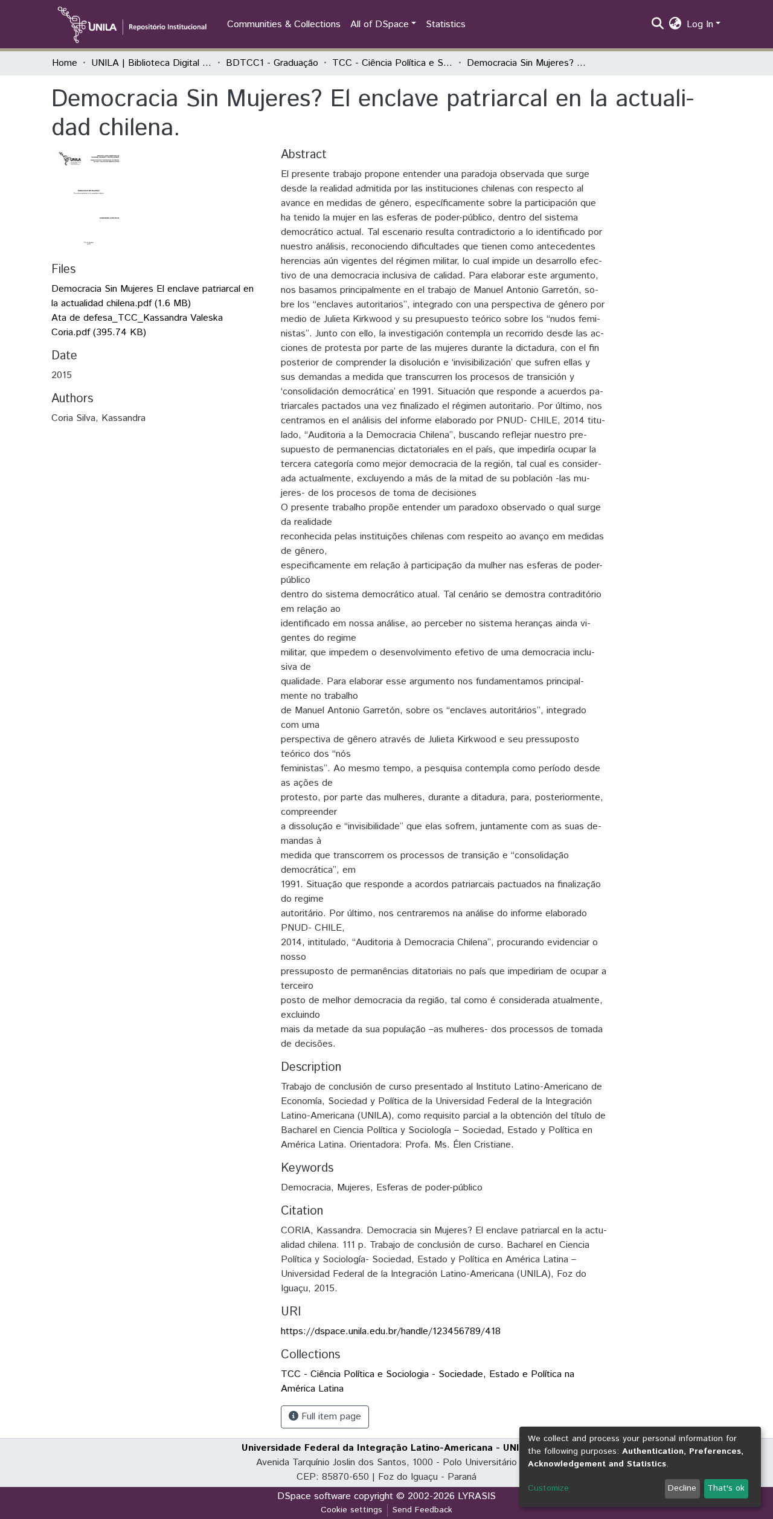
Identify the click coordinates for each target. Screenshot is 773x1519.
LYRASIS (477, 1496)
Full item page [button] (329, 1417)
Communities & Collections (284, 24)
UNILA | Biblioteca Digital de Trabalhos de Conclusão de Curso (151, 63)
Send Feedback (422, 1510)
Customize (548, 1488)
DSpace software (314, 1496)
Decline (682, 1488)
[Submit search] (658, 25)
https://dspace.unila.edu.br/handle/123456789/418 (391, 1331)
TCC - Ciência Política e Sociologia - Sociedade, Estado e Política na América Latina (392, 63)
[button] (675, 25)
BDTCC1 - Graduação (272, 63)
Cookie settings (351, 1510)
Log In (700, 24)
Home (64, 63)
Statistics (446, 24)
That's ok (726, 1488)
